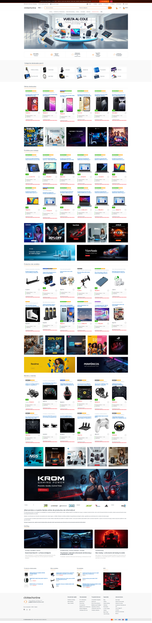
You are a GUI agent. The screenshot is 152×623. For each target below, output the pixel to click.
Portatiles (35, 156)
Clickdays (105, 605)
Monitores (88, 11)
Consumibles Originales (96, 599)
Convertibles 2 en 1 (28, 156)
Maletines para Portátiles (96, 605)
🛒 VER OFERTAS (103, 1)
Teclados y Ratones (95, 610)
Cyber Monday (106, 613)
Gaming (50, 11)
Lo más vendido (107, 608)
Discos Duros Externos (96, 603)
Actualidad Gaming (64, 550)
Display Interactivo (80, 303)
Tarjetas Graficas (53, 270)
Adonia (112, 504)
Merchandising (65, 269)
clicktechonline (28, 619)
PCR (61, 303)
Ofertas (77, 11)
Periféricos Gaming (71, 599)
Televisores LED (99, 303)
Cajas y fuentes (71, 603)
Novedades (83, 11)
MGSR (69, 269)
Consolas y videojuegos (74, 550)
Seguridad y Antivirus (96, 606)
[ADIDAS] (106, 505)
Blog (104, 599)
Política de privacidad (119, 601)
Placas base (82, 603)
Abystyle (78, 504)
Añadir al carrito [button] (39, 113)
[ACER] (89, 505)
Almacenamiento (98, 270)
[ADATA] (97, 505)
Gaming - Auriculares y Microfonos (83, 270)
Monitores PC (82, 601)
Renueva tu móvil (95, 11)
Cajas (26, 303)
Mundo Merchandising (70, 11)
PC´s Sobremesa (83, 599)
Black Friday (106, 612)
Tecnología (27, 550)
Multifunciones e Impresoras (85, 606)
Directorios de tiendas (119, 611)
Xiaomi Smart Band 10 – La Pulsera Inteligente (38, 553)
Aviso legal (117, 599)
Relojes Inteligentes (83, 608)
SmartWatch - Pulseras (35, 550)
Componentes (37, 269)
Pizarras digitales (89, 303)
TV (102, 303)
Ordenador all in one (83, 610)
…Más (101, 11)
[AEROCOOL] (123, 505)
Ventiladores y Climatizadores (59, 11)
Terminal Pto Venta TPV (96, 608)
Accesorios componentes (29, 269)
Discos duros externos (105, 270)
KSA (26, 92)
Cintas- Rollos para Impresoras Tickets (118, 269)
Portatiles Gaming (68, 189)
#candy (26, 504)
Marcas (116, 613)
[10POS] (45, 505)
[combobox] (61, 8)
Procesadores (82, 605)
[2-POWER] (54, 505)
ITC (37, 303)
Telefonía (68, 303)
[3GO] (71, 505)
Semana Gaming (107, 603)
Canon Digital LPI (118, 608)
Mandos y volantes (30, 381)
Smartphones (29, 92)
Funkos (61, 269)
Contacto (117, 609)
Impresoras (94, 601)
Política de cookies (119, 603)
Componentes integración (32, 303)
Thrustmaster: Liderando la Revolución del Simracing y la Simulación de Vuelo (75, 553)
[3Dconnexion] (63, 505)
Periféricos (36, 381)
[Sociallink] (24, 609)
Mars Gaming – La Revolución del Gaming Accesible (110, 553)
